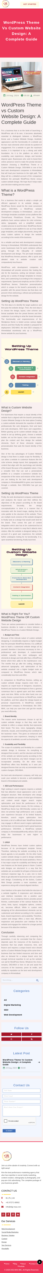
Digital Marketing (12, 1005)
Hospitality (5, 1248)
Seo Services (6, 1245)
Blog (15, 1264)
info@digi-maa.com (13, 1207)
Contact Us (34, 1264)
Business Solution (8, 1235)
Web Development (8, 1229)
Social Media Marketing (10, 1232)
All (5, 1000)
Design (4, 1242)
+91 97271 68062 (13, 1202)
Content (4, 1239)
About (23, 1264)
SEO (6, 1010)
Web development (13, 1015)
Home (7, 1264)
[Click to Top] (39, 1262)
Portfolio (21, 1266)
